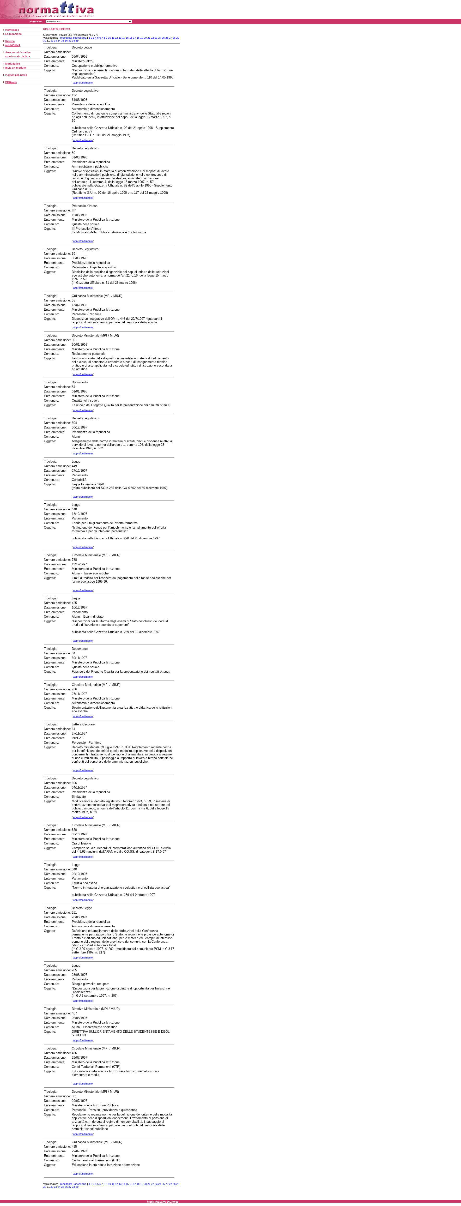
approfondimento (83, 82)
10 (109, 37)
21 (148, 37)
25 (163, 37)
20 (145, 37)
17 (134, 37)
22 (152, 37)
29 (177, 37)
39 (77, 40)
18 (138, 37)
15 (127, 37)
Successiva (79, 37)
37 (69, 40)
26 (166, 37)
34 (59, 40)
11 (113, 37)
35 (62, 40)
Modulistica (12, 63)
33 (55, 40)
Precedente (65, 37)
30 (44, 40)
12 (116, 37)
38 (73, 40)
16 (130, 37)
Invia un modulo (15, 67)
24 (159, 37)
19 (141, 37)
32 (51, 40)
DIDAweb (11, 82)
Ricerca (10, 41)
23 (156, 37)
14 (123, 37)
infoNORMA (12, 45)
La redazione (13, 33)
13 (120, 37)
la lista (26, 56)
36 (66, 40)
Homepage (12, 29)
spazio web (12, 56)
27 (170, 37)
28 (174, 37)
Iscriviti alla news (16, 74)
